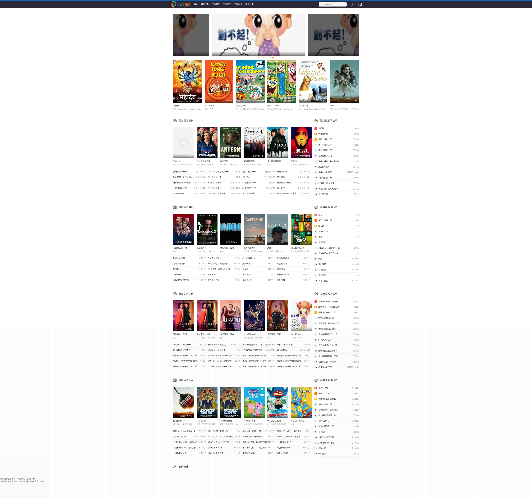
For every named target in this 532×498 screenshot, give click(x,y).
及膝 (269, 248)
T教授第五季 (249, 161)
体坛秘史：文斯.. (227, 248)
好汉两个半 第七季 (337, 183)
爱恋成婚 (293, 269)
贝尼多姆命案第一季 (224, 193)
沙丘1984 (337, 226)
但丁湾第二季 (224, 188)
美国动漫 (238, 4)
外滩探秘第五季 (258, 182)
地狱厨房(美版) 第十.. (337, 318)
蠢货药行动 (293, 263)
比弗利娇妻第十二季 (337, 312)
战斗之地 (293, 188)
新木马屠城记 (293, 258)
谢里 (337, 237)
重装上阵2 (201, 248)
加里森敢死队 (337, 167)
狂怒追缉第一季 (189, 171)
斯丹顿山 (189, 269)
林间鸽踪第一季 (224, 182)
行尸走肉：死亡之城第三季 (189, 177)
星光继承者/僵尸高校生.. (337, 253)
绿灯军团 (224, 161)
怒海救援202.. (250, 248)
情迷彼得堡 (304, 105)
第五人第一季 (258, 193)
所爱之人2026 (189, 258)
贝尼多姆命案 (189, 193)
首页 (196, 4)
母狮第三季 (293, 171)
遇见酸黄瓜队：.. (298, 248)
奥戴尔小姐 (258, 280)
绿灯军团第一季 (258, 171)
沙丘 (332, 105)
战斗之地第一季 (258, 188)
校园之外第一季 (337, 139)
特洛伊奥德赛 (189, 263)
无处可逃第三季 (189, 188)
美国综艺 (227, 4)
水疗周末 (258, 274)
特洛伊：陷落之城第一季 (224, 171)
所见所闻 (337, 275)
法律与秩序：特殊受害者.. (337, 161)
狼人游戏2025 (258, 258)
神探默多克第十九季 (189, 182)
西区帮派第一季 (224, 177)
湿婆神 (176, 105)
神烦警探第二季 (337, 178)
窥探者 (258, 269)
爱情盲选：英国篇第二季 (337, 307)
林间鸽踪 (293, 177)
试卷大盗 (337, 270)
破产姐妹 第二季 (337, 156)
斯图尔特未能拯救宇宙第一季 (293, 193)
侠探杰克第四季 (337, 172)
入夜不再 (189, 274)
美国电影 (216, 4)
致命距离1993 (337, 231)
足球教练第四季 (203, 161)
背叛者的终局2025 (189, 280)
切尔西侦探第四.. (274, 161)
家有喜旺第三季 (337, 145)
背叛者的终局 (224, 280)
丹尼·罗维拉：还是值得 (224, 263)
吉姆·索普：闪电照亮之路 (224, 269)
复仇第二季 (337, 194)
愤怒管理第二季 (337, 150)
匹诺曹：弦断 (224, 258)
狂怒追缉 (295, 161)
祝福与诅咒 (337, 281)
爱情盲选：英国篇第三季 (337, 323)
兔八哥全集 (209, 105)
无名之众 (177, 161)
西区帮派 (258, 177)
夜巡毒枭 (224, 274)
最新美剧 (205, 4)
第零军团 (337, 242)
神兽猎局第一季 (293, 182)
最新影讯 (249, 4)
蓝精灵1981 (241, 105)
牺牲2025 (293, 280)
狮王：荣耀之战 (337, 220)
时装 (337, 259)
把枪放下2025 (293, 274)
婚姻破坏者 (258, 263)
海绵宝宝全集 (273, 105)
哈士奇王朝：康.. (180, 248)
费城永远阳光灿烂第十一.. (337, 189)
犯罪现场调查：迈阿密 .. (337, 301)
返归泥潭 (337, 264)
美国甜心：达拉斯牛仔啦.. (337, 248)
